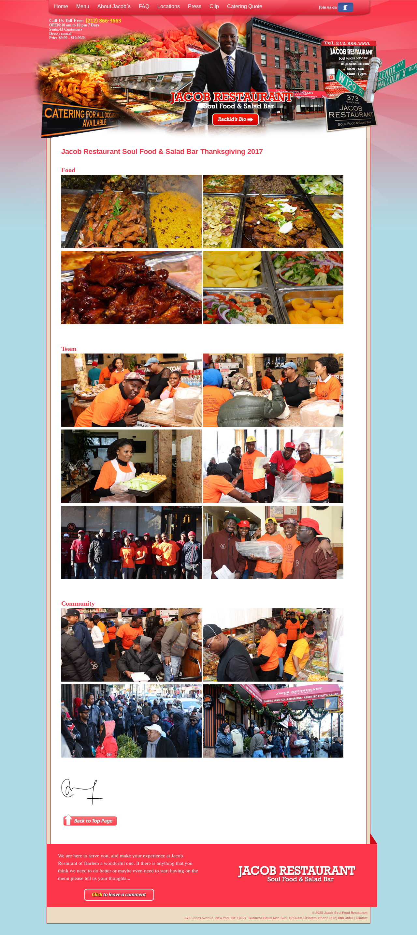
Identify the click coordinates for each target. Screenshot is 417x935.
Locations (168, 6)
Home (61, 6)
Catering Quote (244, 6)
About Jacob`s (114, 6)
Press (194, 6)
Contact (361, 918)
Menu (82, 6)
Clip (214, 6)
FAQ (144, 6)
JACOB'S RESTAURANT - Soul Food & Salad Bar (230, 100)
